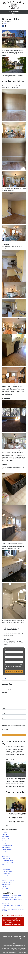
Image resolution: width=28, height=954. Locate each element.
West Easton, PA (6, 847)
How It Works (22, 936)
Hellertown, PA (5, 886)
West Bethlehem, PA (7, 845)
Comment (4, 692)
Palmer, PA (4, 832)
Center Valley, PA (6, 858)
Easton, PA (4, 834)
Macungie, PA (5, 875)
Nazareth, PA (5, 851)
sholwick (5, 23)
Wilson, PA (4, 843)
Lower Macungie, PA (7, 873)
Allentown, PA (5, 836)
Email (6, 659)
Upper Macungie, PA (7, 871)
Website (4, 718)
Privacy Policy (14, 939)
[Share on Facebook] (3, 26)
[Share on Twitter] (5, 26)
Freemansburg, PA (6, 884)
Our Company (18, 938)
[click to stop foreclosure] (13, 920)
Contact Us (16, 936)
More (13, 13)
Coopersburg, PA (6, 867)
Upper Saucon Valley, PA (7, 860)
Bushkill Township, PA (7, 882)
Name (6, 649)
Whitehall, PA (5, 888)
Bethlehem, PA (5, 838)
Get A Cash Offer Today (8, 936)
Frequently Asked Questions (8, 938)
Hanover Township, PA (7, 849)
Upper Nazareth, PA (6, 854)
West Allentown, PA (6, 869)
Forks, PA (4, 840)
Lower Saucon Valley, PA (7, 862)
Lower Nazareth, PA (6, 856)
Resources (24, 938)
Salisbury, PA (5, 864)
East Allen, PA (5, 878)
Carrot (24, 952)
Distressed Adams (6, 903)
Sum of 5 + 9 (5, 729)
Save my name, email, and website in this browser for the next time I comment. (13, 726)
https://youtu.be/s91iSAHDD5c (13, 795)
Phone (6, 654)
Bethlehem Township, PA (8, 880)
